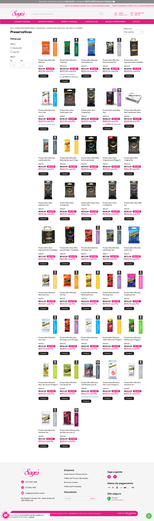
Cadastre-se (123, 15)
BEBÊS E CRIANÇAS (69, 21)
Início (12, 28)
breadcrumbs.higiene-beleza (25, 28)
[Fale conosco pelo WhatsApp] (149, 516)
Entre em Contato (71, 482)
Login (120, 13)
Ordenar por (127, 28)
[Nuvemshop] (127, 514)
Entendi (31, 517)
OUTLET (136, 21)
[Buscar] (100, 13)
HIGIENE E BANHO (46, 21)
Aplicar (33, 64)
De (11, 61)
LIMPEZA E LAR (91, 21)
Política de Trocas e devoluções (76, 478)
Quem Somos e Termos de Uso (75, 474)
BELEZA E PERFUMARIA (115, 21)
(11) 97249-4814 (31, 482)
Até (21, 61)
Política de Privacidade (72, 486)
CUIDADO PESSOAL (22, 21)
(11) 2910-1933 (30, 487)
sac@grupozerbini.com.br (35, 493)
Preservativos (41, 28)
